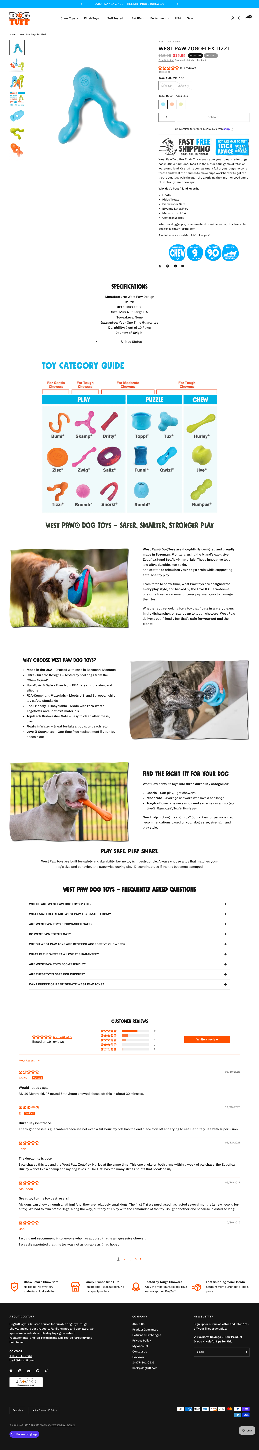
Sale (190, 18)
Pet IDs (137, 18)
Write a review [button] (207, 1039)
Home (12, 34)
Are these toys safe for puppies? (57, 974)
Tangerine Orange (172, 104)
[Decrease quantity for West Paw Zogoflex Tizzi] (161, 117)
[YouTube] (31, 1371)
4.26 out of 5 (62, 1037)
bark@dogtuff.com (144, 1368)
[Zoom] (139, 48)
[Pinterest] (176, 266)
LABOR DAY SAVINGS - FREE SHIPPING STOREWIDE (131, 3)
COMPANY (140, 1316)
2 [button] (124, 1259)
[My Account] (232, 18)
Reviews (138, 1357)
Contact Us (139, 1351)
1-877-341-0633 (20, 1356)
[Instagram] (22, 1371)
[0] (247, 18)
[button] (169, 68)
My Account (140, 1346)
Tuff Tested (115, 18)
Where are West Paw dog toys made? (60, 904)
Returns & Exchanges (146, 1335)
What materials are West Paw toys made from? (70, 914)
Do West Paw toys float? (50, 934)
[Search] (240, 18)
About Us (138, 1324)
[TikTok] (49, 1370)
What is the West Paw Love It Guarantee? (64, 954)
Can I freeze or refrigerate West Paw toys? (66, 984)
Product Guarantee (145, 1329)
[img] (29, 1072)
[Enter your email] (246, 1352)
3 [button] (130, 1259)
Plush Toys (91, 18)
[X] (168, 266)
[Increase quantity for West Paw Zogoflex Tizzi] (172, 117)
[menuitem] (69, 18)
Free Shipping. (166, 60)
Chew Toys (67, 18)
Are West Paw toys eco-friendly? (57, 964)
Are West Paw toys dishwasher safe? (61, 924)
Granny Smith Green (180, 104)
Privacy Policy (141, 1340)
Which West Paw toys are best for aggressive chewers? (77, 944)
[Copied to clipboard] (183, 266)
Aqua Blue (163, 104)
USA (178, 18)
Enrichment (158, 18)
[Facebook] (161, 266)
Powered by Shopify (63, 1424)
